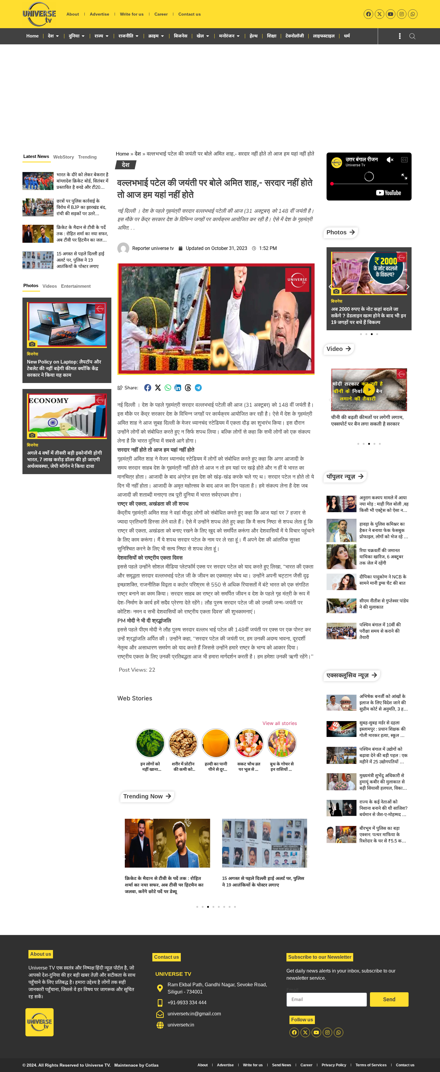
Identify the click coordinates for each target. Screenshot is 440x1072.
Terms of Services (371, 1065)
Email (292, 990)
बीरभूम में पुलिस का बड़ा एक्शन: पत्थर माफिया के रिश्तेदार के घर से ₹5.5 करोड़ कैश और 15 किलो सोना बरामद (383, 841)
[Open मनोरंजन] (238, 36)
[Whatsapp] (413, 14)
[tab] (36, 157)
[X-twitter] (379, 14)
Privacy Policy (334, 1065)
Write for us (132, 14)
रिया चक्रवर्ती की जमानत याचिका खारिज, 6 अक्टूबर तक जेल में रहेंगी (381, 557)
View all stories (280, 723)
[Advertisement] (220, 89)
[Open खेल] (207, 36)
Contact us (189, 14)
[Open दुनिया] (83, 36)
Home (122, 154)
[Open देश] (57, 36)
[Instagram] (401, 14)
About (72, 14)
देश (138, 154)
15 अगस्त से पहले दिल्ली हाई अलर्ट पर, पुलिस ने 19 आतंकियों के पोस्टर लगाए (80, 260)
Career (161, 14)
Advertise (99, 14)
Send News (281, 1065)
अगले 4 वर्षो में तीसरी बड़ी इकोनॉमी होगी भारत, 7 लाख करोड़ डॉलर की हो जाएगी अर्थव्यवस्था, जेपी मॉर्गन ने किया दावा (64, 459)
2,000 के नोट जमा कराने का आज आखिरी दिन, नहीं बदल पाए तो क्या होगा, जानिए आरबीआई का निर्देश (369, 316)
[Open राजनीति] (137, 36)
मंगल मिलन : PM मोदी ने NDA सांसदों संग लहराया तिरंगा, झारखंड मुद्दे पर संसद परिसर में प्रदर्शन (263, 885)
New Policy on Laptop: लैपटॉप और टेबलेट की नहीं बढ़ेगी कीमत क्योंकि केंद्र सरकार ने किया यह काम (64, 368)
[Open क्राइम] (162, 36)
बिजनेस (32, 354)
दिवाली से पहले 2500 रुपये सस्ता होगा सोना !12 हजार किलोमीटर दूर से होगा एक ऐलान (366, 424)
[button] (147, 387)
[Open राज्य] (107, 36)
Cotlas (152, 1065)
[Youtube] (390, 14)
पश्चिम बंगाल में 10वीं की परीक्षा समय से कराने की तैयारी (380, 631)
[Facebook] (368, 14)
